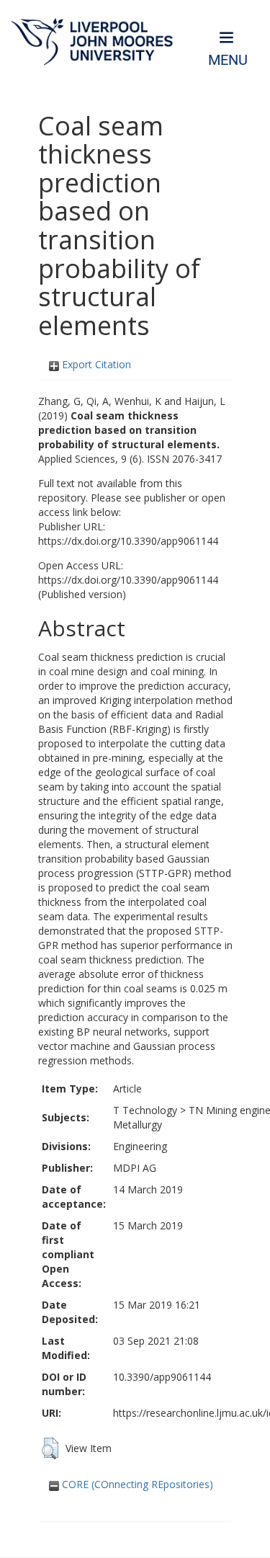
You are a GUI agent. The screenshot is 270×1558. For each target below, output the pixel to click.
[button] (50, 1448)
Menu (228, 60)
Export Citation (95, 364)
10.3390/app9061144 (162, 1377)
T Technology (145, 1110)
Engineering (140, 1146)
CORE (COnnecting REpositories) (136, 1484)
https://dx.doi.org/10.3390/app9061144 (128, 541)
